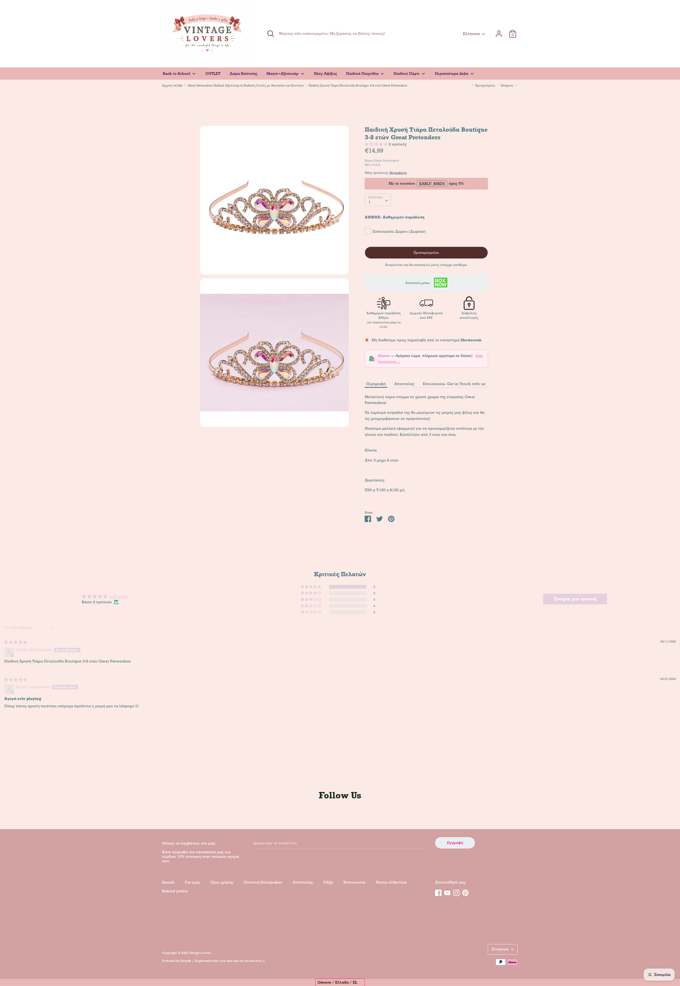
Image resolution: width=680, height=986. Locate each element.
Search (168, 882)
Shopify (186, 961)
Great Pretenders (386, 160)
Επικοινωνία (354, 882)
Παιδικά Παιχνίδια (363, 73)
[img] (15, 642)
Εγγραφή (455, 842)
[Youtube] (447, 892)
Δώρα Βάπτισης (243, 73)
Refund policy (175, 891)
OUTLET (212, 73)
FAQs (328, 882)
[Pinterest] (465, 892)
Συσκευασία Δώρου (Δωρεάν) (399, 231)
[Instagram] (456, 892)
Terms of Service (391, 882)
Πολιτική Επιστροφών (263, 882)
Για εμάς (192, 882)
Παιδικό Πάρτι (407, 73)
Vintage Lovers (199, 953)
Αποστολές (404, 383)
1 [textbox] (369, 202)
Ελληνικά (471, 33)
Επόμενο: (508, 85)
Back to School (177, 73)
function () (257, 961)
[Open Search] (270, 33)
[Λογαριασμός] (499, 31)
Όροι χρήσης (221, 882)
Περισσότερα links (452, 73)
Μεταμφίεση (398, 173)
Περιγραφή (376, 383)
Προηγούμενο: (485, 85)
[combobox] (378, 199)
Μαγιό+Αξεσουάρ (283, 73)
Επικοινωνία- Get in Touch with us (454, 383)
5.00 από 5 (118, 596)
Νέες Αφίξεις (325, 73)
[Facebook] (438, 892)
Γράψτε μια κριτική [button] (575, 599)
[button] (377, 144)
